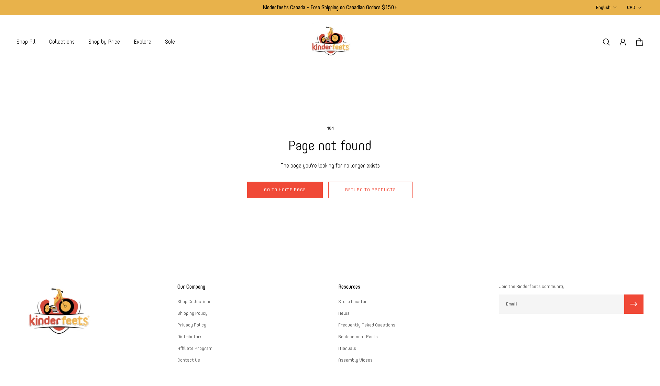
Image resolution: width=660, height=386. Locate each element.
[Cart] (639, 42)
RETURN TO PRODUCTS (370, 190)
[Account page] (623, 42)
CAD (631, 7)
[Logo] (330, 41)
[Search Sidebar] (606, 42)
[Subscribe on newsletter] (634, 304)
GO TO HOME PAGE (285, 190)
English (603, 7)
